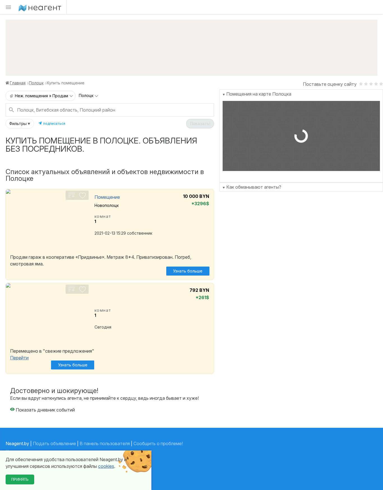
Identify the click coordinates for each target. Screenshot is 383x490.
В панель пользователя (105, 443)
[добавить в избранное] (82, 197)
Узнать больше (187, 271)
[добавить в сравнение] (71, 197)
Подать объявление (54, 443)
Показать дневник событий (45, 410)
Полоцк (36, 82)
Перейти (19, 357)
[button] (20, 123)
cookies (106, 466)
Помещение (107, 197)
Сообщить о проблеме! (158, 443)
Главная (18, 82)
